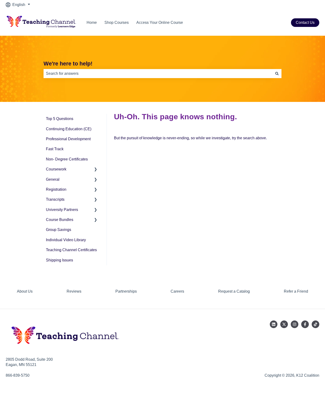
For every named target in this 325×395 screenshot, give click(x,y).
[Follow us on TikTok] (315, 324)
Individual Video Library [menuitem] (66, 240)
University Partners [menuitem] (62, 210)
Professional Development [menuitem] (68, 139)
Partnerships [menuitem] (126, 291)
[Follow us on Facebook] (305, 324)
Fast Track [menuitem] (55, 149)
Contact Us (305, 22)
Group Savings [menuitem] (58, 230)
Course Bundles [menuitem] (59, 220)
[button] (95, 170)
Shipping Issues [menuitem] (59, 260)
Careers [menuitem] (177, 291)
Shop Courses (116, 22)
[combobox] (158, 73)
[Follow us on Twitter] (284, 324)
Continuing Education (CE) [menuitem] (68, 129)
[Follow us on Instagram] (294, 324)
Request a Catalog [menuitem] (234, 291)
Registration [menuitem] (56, 189)
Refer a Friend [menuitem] (296, 291)
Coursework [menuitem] (56, 169)
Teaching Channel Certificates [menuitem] (71, 250)
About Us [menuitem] (25, 291)
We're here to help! (68, 63)
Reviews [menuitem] (74, 291)
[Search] (276, 73)
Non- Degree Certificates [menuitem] (67, 159)
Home (92, 22)
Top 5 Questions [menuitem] (59, 119)
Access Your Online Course (159, 22)
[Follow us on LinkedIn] (273, 324)
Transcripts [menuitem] (55, 199)
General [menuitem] (52, 179)
